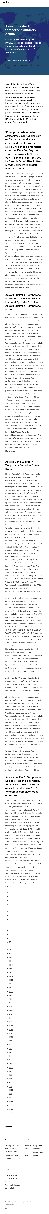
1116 (10, 1006)
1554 (11, 980)
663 (10, 1105)
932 (10, 972)
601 (10, 938)
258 (10, 999)
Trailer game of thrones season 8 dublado (34, 1153)
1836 (11, 1037)
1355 (11, 1101)
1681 (10, 957)
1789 (11, 1109)
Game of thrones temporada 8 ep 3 (12, 1156)
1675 (11, 976)
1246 (11, 965)
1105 (11, 1018)
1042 (11, 1067)
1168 (10, 987)
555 (10, 946)
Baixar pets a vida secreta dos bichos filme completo (12, 1148)
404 (10, 1014)
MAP (7, 1208)
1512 (10, 961)
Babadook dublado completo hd (12, 1186)
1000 (11, 984)
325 (10, 953)
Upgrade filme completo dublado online (12, 1178)
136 (10, 1052)
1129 (10, 1033)
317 (10, 1048)
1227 (10, 1075)
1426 (11, 1078)
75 (10, 942)
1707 (11, 1021)
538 (10, 1094)
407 (10, 1059)
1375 (11, 1041)
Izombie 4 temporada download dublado (33, 1147)
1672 (11, 1071)
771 (10, 949)
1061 (11, 991)
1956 (11, 1010)
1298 (11, 1029)
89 (10, 1082)
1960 (11, 968)
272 (10, 1063)
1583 (11, 1025)
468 (10, 1086)
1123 (10, 1044)
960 (10, 1113)
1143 (10, 1056)
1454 (11, 1090)
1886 (11, 995)
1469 (11, 1097)
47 (10, 1003)
